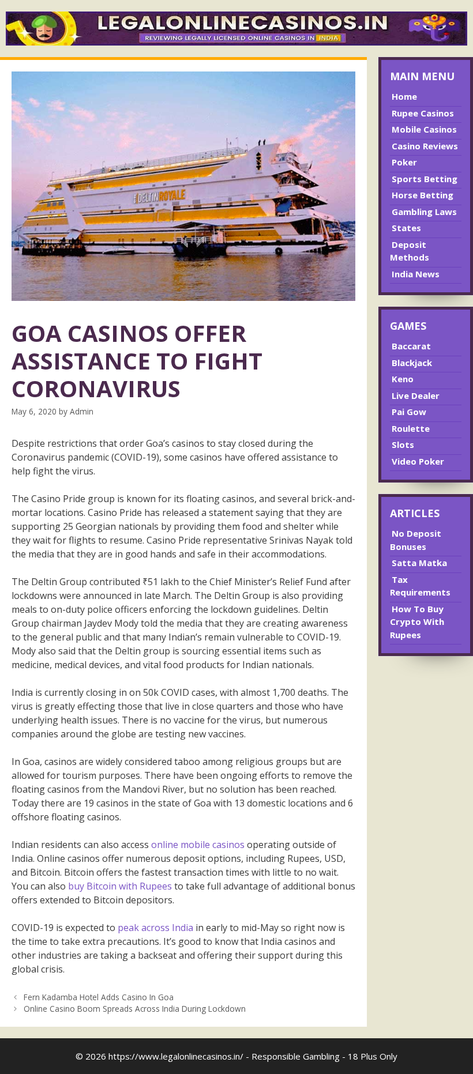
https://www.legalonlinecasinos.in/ (175, 1056)
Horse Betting (422, 195)
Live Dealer (416, 395)
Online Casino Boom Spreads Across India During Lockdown (135, 1008)
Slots (403, 444)
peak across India (157, 927)
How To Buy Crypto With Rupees (417, 621)
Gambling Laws (424, 211)
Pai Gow (409, 411)
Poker (404, 162)
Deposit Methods (409, 251)
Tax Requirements (420, 586)
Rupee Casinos (423, 113)
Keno (403, 379)
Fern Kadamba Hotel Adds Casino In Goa (99, 997)
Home (404, 96)
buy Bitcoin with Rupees (120, 886)
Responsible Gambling (295, 1056)
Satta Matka (419, 562)
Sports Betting (424, 178)
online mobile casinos (198, 844)
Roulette (411, 428)
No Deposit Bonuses (415, 539)
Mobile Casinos (424, 129)
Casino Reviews (425, 146)
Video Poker (418, 461)
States (406, 227)
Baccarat (411, 346)
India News (416, 274)
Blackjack (412, 362)
